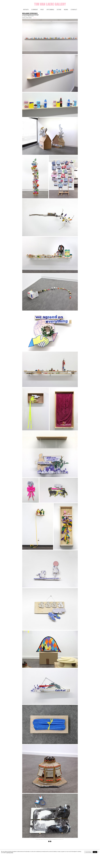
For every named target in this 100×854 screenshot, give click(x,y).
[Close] (98, 852)
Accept (95, 852)
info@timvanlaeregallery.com (53, 839)
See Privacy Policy (9, 852)
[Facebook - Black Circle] (50, 841)
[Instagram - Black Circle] (49, 841)
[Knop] (75, 843)
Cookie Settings (88, 852)
